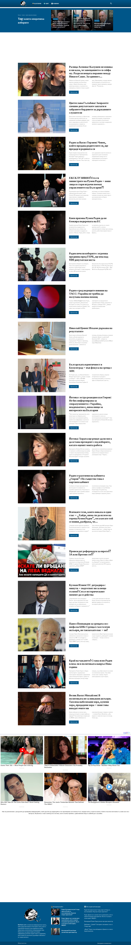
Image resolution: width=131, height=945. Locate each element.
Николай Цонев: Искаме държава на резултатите (90, 329)
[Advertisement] (65, 45)
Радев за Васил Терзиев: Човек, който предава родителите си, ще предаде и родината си (88, 146)
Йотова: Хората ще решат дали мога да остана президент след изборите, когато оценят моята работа (90, 442)
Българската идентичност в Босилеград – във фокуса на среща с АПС (90, 368)
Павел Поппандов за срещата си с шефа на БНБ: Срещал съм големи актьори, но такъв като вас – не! (89, 627)
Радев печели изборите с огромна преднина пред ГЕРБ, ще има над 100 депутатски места (88, 257)
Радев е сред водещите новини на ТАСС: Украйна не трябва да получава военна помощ (88, 294)
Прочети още (73, 92)
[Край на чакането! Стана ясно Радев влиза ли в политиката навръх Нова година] (42, 671)
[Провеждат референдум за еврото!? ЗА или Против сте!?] (42, 560)
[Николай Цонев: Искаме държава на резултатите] (42, 338)
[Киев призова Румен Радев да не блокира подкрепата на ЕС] (42, 227)
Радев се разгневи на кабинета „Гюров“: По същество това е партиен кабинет (87, 479)
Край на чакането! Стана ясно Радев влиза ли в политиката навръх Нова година (90, 664)
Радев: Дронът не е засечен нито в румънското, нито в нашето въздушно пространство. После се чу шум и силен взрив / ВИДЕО (70, 921)
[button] (111, 4)
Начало (19, 15)
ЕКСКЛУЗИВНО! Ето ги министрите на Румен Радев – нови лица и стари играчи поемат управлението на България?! (90, 182)
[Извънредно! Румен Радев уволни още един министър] (102, 20)
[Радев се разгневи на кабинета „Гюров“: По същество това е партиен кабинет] (42, 486)
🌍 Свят (46, 3)
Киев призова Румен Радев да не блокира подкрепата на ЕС (88, 219)
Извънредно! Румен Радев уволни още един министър (98, 921)
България (55, 19)
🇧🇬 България (36, 3)
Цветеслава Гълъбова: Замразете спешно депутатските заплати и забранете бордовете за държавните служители (90, 107)
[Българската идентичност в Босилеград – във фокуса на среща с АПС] (42, 375)
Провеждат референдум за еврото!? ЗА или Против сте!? (90, 552)
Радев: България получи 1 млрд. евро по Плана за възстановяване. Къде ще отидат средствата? (97, 910)
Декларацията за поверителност (104, 943)
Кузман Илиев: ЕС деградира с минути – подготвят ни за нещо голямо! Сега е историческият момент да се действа (87, 589)
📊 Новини (55, 3)
